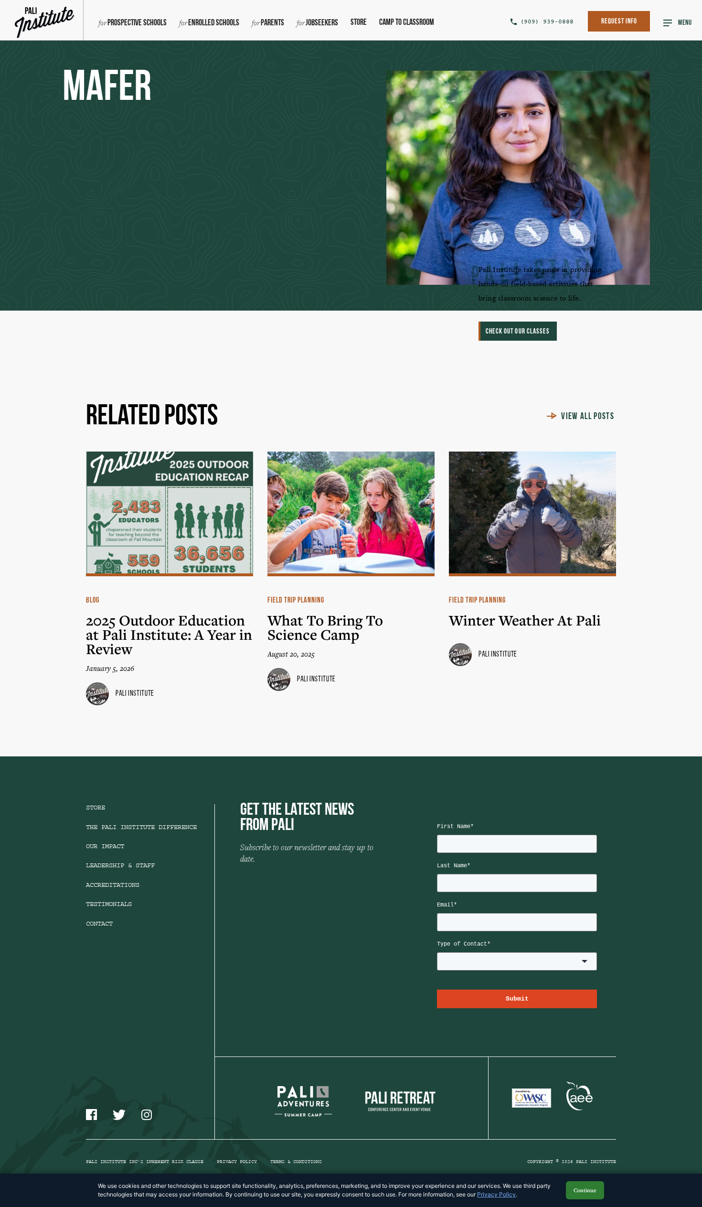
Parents (272, 23)
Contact (99, 923)
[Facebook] (552, 54)
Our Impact (105, 846)
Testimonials (109, 904)
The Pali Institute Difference (141, 827)
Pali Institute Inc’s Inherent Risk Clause (144, 1161)
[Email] (552, 200)
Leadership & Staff (120, 865)
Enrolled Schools (213, 23)
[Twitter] (552, 127)
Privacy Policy (237, 1161)
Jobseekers (322, 23)
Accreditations (112, 885)
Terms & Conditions (296, 1161)
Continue (585, 1190)
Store (359, 23)
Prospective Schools (137, 23)
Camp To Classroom (406, 23)
